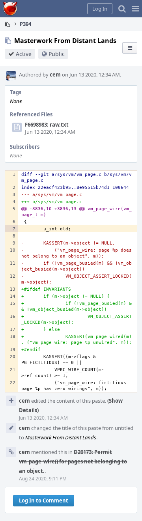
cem (55, 74)
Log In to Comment (43, 500)
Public (57, 54)
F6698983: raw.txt (47, 124)
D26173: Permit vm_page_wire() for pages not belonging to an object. (73, 461)
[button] (135, 8)
